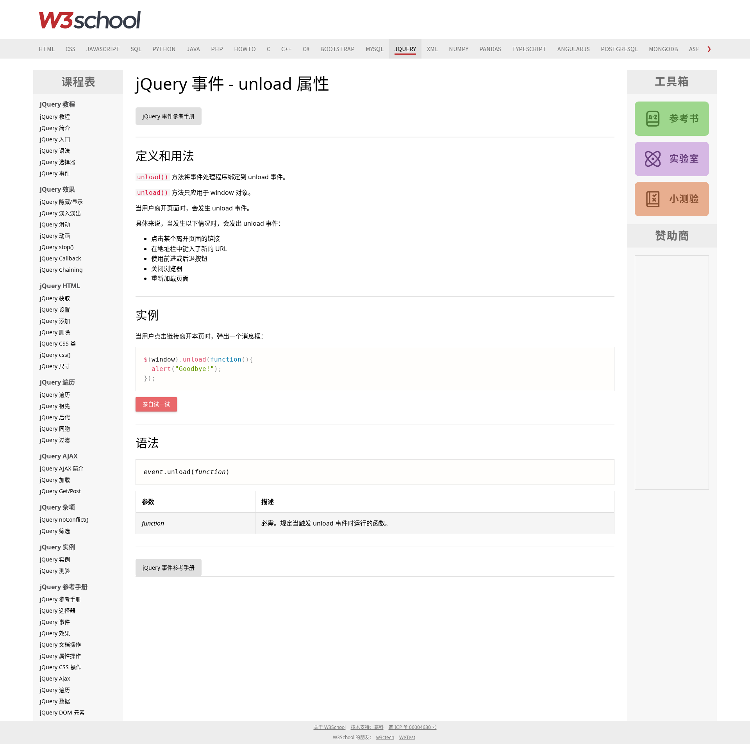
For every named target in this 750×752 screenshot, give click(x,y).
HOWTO (245, 49)
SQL (136, 49)
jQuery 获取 (55, 298)
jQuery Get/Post (60, 491)
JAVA (193, 49)
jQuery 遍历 (55, 394)
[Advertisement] (370, 640)
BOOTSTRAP (337, 49)
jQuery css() (55, 354)
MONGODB (663, 49)
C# (306, 49)
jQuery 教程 (55, 116)
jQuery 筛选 (55, 531)
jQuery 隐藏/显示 (61, 201)
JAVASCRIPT (103, 49)
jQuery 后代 (55, 417)
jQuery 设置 (55, 309)
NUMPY (458, 49)
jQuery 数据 (55, 701)
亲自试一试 (156, 404)
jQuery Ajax (55, 678)
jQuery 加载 (55, 479)
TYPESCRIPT (529, 49)
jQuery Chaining (61, 269)
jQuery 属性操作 (60, 655)
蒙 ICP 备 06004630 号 (413, 727)
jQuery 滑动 (55, 224)
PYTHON (164, 49)
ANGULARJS (573, 49)
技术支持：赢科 (367, 727)
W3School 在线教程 (90, 19)
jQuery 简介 (55, 128)
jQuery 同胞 (55, 428)
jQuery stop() (56, 247)
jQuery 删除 (55, 332)
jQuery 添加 (55, 320)
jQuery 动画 (55, 235)
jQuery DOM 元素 (62, 712)
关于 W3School (330, 727)
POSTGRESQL (619, 49)
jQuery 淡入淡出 (60, 213)
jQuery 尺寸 (55, 366)
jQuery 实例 (55, 559)
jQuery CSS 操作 (60, 667)
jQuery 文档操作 (60, 644)
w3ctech (385, 737)
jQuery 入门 (55, 139)
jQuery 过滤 (55, 440)
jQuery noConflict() (64, 519)
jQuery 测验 (55, 570)
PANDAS (490, 49)
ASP (694, 49)
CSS (70, 49)
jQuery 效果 (55, 633)
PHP (217, 49)
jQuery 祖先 (55, 406)
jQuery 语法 (55, 150)
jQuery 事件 (55, 173)
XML (432, 49)
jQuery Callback (60, 258)
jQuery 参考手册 (60, 599)
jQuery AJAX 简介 (62, 468)
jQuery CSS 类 (58, 343)
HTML (47, 49)
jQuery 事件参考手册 (169, 116)
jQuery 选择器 (57, 162)
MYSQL (375, 49)
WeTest (407, 737)
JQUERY (405, 49)
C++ (286, 49)
